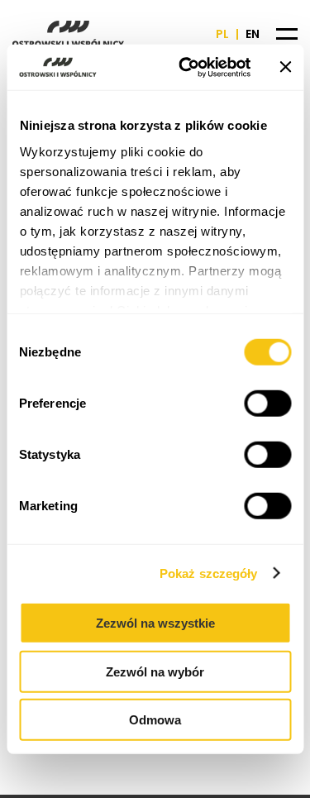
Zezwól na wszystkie (155, 623)
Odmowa (155, 720)
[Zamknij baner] (285, 67)
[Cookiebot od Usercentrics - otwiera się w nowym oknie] (186, 67)
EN (253, 34)
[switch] (267, 403)
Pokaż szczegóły (209, 573)
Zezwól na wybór (155, 671)
